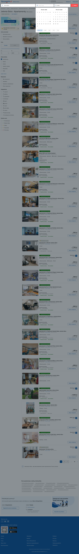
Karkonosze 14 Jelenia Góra (46, 449)
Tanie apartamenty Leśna (58, 486)
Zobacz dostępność (72, 28)
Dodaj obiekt (75, 1)
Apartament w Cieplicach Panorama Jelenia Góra (52, 184)
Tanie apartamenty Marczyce (26, 491)
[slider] (1, 48)
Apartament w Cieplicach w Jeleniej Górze (50, 316)
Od (1, 50)
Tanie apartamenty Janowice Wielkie (27, 483)
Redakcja (54, 536)
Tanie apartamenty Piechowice (70, 488)
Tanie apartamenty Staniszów (61, 484)
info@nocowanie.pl (31, 507)
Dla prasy (54, 538)
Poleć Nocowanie (4, 545)
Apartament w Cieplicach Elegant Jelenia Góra (51, 272)
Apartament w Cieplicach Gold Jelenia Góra (50, 94)
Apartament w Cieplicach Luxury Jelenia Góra (51, 109)
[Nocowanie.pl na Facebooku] (2, 521)
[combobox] (17, 5)
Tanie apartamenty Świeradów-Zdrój (38, 489)
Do (11, 50)
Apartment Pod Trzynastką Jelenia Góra (50, 420)
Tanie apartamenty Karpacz (40, 483)
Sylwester (38, 549)
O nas (2, 540)
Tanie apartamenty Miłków (38, 486)
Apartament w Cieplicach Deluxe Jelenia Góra (51, 213)
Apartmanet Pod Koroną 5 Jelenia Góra (49, 375)
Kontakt (2, 536)
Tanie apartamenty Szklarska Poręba (62, 483)
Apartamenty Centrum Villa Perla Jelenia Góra (51, 434)
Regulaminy (55, 545)
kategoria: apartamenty (5, 14)
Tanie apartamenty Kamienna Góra (27, 484)
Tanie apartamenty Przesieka (26, 489)
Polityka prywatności (57, 543)
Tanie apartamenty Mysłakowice (69, 486)
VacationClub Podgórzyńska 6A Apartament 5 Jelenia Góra (51, 65)
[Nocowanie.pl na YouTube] (5, 521)
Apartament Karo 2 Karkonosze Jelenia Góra (50, 302)
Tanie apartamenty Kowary (39, 484)
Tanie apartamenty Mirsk (48, 486)
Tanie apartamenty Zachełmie (51, 489)
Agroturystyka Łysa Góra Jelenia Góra (49, 390)
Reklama (28, 538)
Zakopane (48, 549)
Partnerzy (55, 540)
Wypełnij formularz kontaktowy (9, 508)
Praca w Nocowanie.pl (31, 540)
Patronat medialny (30, 545)
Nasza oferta (3, 543)
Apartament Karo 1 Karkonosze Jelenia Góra (50, 257)
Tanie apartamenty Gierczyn (37, 488)
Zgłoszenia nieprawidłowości (33, 543)
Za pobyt (5, 45)
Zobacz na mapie (11, 21)
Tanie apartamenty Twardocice (59, 488)
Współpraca (29, 536)
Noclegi (8, 8)
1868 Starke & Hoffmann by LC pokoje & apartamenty (49, 50)
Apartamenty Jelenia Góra (23, 8)
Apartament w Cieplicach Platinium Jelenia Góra (51, 124)
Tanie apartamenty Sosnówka (37, 491)
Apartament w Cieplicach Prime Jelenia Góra (50, 346)
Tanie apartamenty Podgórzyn (50, 484)
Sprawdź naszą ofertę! (59, 511)
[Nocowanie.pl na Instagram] (8, 521)
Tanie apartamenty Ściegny (26, 488)
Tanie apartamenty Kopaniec (72, 484)
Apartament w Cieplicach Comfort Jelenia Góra (51, 169)
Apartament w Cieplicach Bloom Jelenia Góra (51, 361)
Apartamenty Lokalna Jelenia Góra (48, 405)
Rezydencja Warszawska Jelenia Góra (49, 35)
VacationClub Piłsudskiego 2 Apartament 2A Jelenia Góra (52, 80)
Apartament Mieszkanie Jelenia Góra (48, 138)
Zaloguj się (68, 1)
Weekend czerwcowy (43, 549)
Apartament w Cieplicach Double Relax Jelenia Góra (52, 331)
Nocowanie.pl (3, 8)
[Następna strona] (77, 461)
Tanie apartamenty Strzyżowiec (27, 486)
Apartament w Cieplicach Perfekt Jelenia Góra (51, 228)
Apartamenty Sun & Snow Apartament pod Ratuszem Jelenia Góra (50, 287)
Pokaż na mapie (47, 36)
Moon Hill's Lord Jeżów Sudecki (47, 153)
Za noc (14, 45)
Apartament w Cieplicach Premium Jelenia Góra (51, 198)
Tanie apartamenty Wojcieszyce (63, 489)
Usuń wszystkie (14, 14)
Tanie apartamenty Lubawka (50, 483)
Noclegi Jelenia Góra (14, 8)
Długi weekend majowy (32, 549)
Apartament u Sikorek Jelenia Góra (48, 243)
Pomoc (2, 538)
